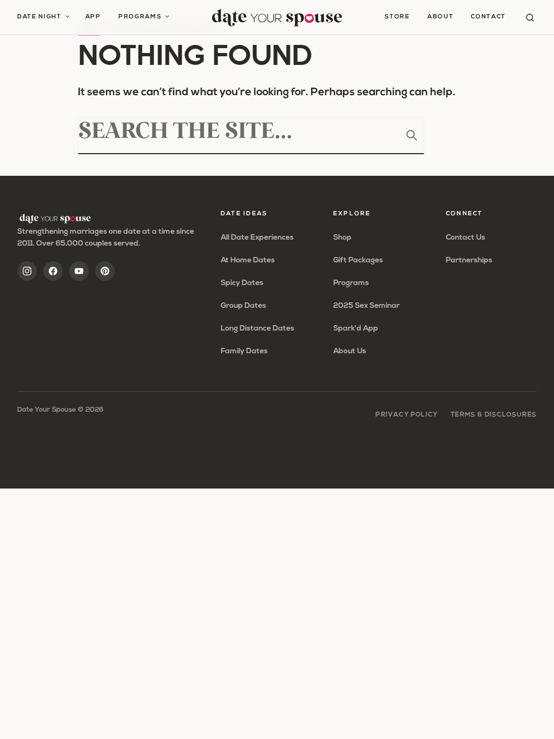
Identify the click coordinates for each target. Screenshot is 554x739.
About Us (349, 351)
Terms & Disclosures (494, 415)
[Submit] (412, 135)
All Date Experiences (257, 238)
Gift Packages (358, 260)
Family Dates (244, 351)
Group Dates (243, 306)
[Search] (530, 17)
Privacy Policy (406, 415)
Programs (139, 17)
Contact (488, 17)
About (440, 17)
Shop (342, 238)
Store (397, 17)
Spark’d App (355, 329)
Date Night (39, 17)
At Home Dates (248, 260)
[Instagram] (27, 271)
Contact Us (465, 238)
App (93, 17)
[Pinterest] (105, 271)
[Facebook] (53, 271)
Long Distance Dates (257, 329)
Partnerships (469, 260)
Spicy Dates (242, 283)
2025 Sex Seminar (366, 306)
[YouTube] (79, 271)
